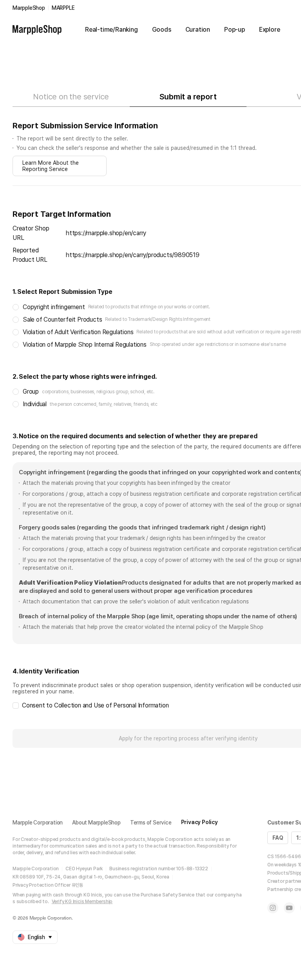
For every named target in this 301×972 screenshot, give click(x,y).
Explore (269, 29)
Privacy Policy (199, 822)
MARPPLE (63, 8)
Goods (161, 29)
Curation (197, 29)
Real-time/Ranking (111, 29)
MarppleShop (29, 8)
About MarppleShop (96, 822)
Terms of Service (151, 822)
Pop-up (234, 29)
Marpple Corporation (38, 822)
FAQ (277, 838)
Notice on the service (71, 96)
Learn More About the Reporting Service (50, 166)
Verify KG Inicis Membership (82, 901)
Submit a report (188, 96)
